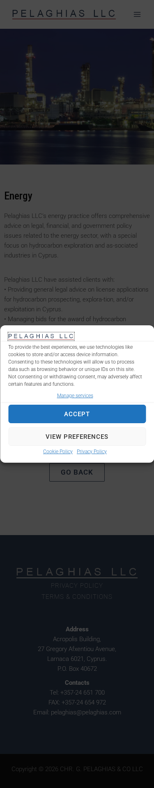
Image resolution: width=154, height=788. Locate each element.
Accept (77, 414)
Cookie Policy (58, 451)
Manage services (75, 396)
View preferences (77, 436)
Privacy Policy (92, 451)
